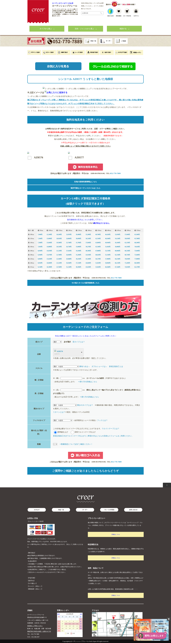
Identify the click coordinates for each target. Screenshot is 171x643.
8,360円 (40, 255)
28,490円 (68, 255)
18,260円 (59, 234)
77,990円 (137, 259)
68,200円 (137, 242)
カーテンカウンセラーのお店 (62, 3)
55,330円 (107, 255)
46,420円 (107, 234)
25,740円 (68, 242)
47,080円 (98, 251)
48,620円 (98, 255)
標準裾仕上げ (62, 432)
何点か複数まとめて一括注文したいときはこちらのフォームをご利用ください (85, 336)
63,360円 (137, 234)
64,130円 (117, 259)
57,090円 (107, 259)
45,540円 (98, 247)
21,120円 (59, 251)
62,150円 (127, 242)
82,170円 (137, 267)
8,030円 (40, 251)
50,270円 (98, 259)
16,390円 (49, 267)
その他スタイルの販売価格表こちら (85, 283)
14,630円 (49, 251)
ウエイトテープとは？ (110, 429)
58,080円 (117, 247)
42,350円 (98, 238)
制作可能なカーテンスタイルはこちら (85, 188)
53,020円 (98, 267)
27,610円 (68, 251)
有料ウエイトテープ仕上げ (85, 432)
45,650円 (88, 267)
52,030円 (117, 234)
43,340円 (88, 259)
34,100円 (78, 251)
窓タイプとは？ (79, 342)
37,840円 (88, 242)
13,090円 (49, 238)
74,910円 (127, 267)
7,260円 (40, 238)
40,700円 (98, 234)
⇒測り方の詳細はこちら (87, 382)
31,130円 (68, 267)
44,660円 (88, 263)
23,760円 (59, 267)
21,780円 (59, 255)
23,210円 (59, 263)
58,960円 (107, 263)
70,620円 (137, 247)
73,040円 (137, 251)
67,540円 (117, 267)
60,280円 (107, 267)
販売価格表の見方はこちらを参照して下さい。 (85, 220)
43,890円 (98, 242)
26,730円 (68, 247)
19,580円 (59, 242)
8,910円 (40, 263)
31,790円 (78, 242)
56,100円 (117, 242)
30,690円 (78, 238)
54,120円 (117, 238)
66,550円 (127, 251)
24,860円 (68, 238)
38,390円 (78, 267)
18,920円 (59, 238)
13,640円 (49, 242)
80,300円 (137, 263)
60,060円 (117, 251)
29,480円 (78, 234)
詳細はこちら (116, 534)
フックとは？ (102, 420)
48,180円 (107, 238)
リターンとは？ (59, 412)
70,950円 (127, 259)
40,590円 (88, 251)
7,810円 (40, 247)
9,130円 (40, 267)
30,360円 (68, 263)
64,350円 (127, 247)
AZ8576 (60, 351)
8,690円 (40, 259)
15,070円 (49, 255)
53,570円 (107, 251)
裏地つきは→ (84, 366)
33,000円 (78, 247)
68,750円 (127, 255)
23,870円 (68, 234)
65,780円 (137, 238)
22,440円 (59, 259)
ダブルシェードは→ (99, 366)
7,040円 (40, 234)
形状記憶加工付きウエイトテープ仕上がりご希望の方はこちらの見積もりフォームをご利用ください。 (93, 436)
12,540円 (49, 234)
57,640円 (127, 234)
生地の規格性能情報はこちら (85, 182)
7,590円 (40, 242)
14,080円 (49, 247)
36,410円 (78, 259)
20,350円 (59, 247)
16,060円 (49, 263)
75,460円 (137, 255)
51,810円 (107, 247)
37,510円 (78, 263)
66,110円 (117, 263)
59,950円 (127, 238)
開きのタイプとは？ (85, 405)
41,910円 (88, 255)
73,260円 (127, 263)
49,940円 (107, 242)
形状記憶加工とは (116, 366)
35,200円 (88, 234)
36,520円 (88, 238)
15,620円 (49, 259)
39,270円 (88, 247)
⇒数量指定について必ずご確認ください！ (76, 444)
